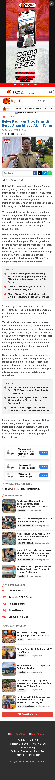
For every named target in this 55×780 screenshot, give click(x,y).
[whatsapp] (49, 173)
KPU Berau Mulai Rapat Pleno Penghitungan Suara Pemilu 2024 (33, 634)
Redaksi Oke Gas (16, 134)
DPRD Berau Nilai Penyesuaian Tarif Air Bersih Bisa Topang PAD (27, 288)
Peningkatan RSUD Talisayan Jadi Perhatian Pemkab (33, 666)
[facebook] (35, 173)
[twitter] (40, 173)
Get (50, 92)
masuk (17, 489)
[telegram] (44, 173)
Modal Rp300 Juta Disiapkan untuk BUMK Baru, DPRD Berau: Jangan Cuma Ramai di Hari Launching (28, 390)
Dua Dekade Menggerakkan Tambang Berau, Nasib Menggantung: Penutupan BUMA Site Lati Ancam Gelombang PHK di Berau (28, 278)
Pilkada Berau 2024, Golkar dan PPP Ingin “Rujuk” (34, 650)
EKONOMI (12, 117)
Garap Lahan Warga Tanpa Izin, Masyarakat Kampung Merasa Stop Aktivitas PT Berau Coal (34, 683)
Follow (43, 452)
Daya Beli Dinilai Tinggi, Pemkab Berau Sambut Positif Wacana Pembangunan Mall (29, 409)
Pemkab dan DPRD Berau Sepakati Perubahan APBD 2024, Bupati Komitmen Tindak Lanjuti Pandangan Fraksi (33, 701)
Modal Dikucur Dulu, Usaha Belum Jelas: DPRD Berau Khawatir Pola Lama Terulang (28, 295)
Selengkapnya (26, 714)
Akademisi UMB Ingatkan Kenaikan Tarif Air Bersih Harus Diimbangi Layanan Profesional (28, 400)
